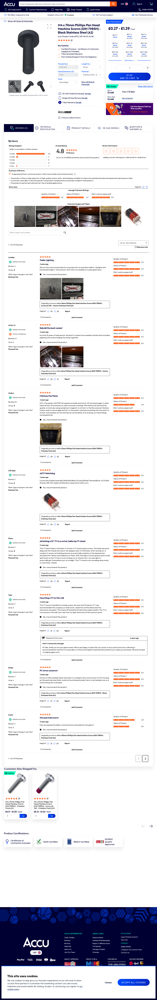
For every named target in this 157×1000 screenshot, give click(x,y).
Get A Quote (127, 98)
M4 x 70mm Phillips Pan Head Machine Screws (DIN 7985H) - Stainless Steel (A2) (15, 805)
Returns (67, 943)
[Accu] (9, 4)
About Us (67, 949)
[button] (49, 26)
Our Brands (97, 946)
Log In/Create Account (129, 937)
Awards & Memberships (101, 940)
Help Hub (67, 946)
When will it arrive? (145, 86)
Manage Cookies (99, 949)
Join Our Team (69, 952)
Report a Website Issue (101, 943)
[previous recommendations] (143, 826)
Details (88, 93)
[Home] (36, 942)
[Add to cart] (23, 816)
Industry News (98, 937)
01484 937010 (147, 9)
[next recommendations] (151, 826)
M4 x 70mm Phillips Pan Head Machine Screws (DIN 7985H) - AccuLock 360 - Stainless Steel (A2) (44, 805)
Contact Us (125, 952)
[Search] (113, 3)
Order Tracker (69, 937)
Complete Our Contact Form (131, 950)
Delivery (67, 940)
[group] (28, 51)
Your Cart (124, 940)
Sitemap (96, 952)
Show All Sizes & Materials (20, 21)
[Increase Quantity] (111, 68)
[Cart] (151, 4)
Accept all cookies (134, 982)
